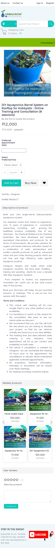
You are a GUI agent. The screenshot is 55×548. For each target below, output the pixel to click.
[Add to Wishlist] (44, 182)
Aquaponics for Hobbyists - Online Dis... (24, 450)
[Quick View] (22, 406)
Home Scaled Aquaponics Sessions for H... (25, 413)
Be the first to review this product (18, 118)
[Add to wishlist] (15, 406)
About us (5, 3)
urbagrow (15, 194)
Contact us (18, 3)
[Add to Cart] (8, 406)
